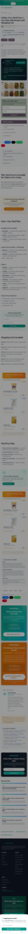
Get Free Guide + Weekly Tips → (14, 929)
